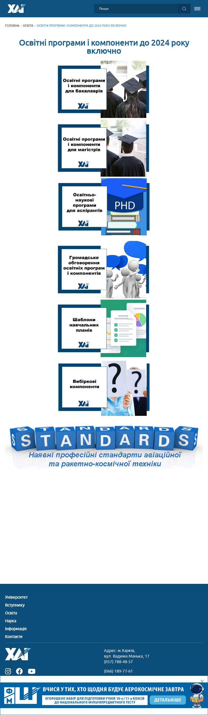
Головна (12, 26)
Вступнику (15, 605)
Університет (16, 597)
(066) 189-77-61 (118, 671)
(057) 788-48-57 (118, 661)
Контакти (14, 637)
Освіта (28, 26)
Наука (10, 621)
